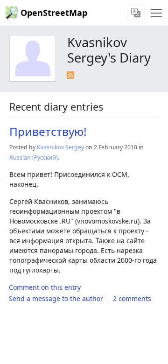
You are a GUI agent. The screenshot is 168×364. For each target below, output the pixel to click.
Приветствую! (48, 131)
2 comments (132, 298)
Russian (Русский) (33, 157)
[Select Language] (136, 13)
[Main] (156, 13)
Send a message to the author (56, 298)
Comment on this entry (45, 287)
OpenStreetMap (54, 12)
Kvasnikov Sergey (60, 147)
